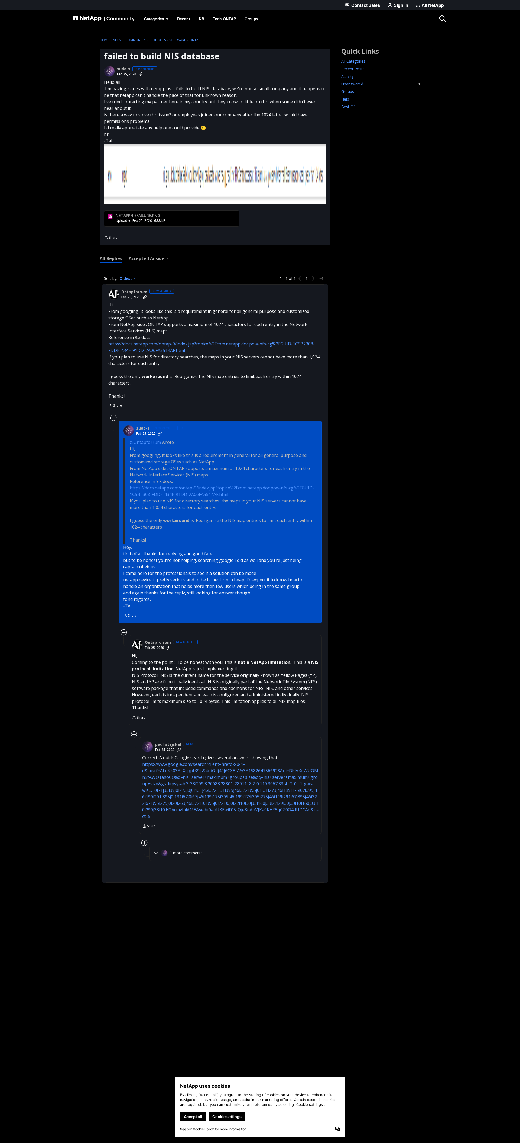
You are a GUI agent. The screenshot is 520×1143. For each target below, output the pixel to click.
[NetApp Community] (104, 18)
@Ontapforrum (145, 442)
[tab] (110, 258)
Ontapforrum (134, 291)
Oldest (126, 278)
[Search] (442, 18)
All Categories (353, 61)
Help (345, 99)
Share (111, 238)
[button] (215, 174)
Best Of (348, 106)
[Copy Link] (140, 74)
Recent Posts (353, 68)
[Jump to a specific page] (321, 278)
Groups (347, 91)
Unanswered (380, 84)
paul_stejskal (168, 744)
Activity (347, 76)
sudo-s (123, 68)
